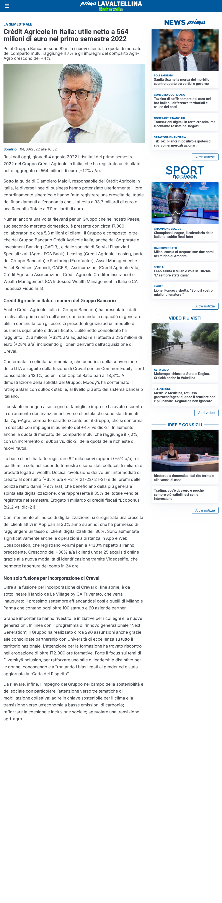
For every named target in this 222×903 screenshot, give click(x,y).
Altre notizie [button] (205, 157)
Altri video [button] (206, 412)
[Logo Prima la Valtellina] (111, 6)
